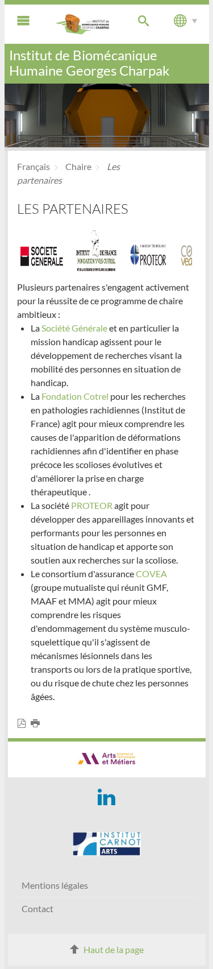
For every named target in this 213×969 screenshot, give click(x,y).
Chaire (78, 166)
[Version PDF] (24, 723)
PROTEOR (92, 505)
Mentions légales (55, 885)
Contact (37, 908)
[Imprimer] (37, 723)
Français (33, 166)
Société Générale (74, 327)
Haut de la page (113, 949)
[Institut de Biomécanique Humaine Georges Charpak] (83, 24)
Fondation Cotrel (74, 396)
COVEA (151, 573)
